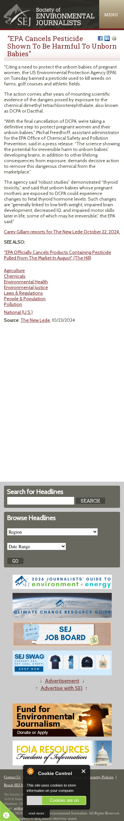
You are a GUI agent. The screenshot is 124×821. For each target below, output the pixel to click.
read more (36, 812)
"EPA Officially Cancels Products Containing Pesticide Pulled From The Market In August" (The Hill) (57, 255)
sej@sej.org (21, 808)
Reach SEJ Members (19, 784)
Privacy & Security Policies (92, 776)
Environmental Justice (26, 287)
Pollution (13, 304)
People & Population (25, 299)
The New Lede (35, 320)
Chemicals (14, 276)
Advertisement (62, 681)
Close (84, 771)
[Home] (49, 24)
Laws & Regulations (23, 293)
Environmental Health (26, 282)
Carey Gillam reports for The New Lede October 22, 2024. (62, 232)
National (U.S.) (18, 312)
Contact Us (12, 776)
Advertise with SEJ (61, 688)
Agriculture (14, 270)
